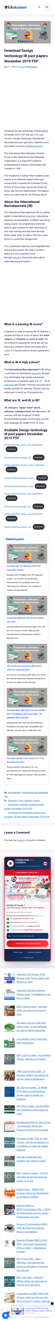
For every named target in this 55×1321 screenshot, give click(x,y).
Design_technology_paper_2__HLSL (18, 486)
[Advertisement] (27, 100)
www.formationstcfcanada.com (23, 936)
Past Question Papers (29, 800)
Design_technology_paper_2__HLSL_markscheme (24, 465)
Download (11, 449)
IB (9, 246)
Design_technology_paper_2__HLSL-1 (19, 478)
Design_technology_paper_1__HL (17, 527)
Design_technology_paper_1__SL (17, 506)
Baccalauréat (14, 792)
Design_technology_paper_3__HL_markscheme (23, 445)
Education (12, 800)
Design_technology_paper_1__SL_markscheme (23, 493)
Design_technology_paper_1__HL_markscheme (23, 514)
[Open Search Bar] (39, 7)
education (30, 216)
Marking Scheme (34, 146)
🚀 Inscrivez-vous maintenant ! (27, 943)
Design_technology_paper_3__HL (17, 457)
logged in (21, 840)
